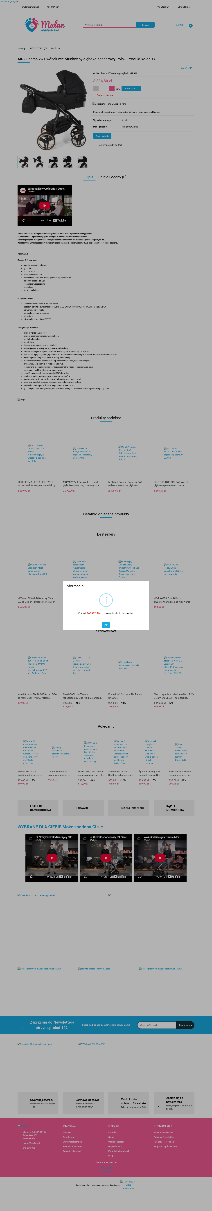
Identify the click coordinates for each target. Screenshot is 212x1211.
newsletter (127, 613)
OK (106, 625)
